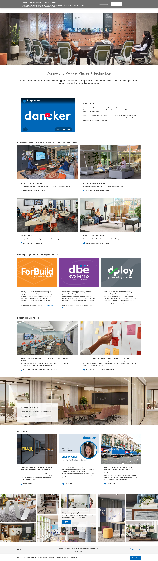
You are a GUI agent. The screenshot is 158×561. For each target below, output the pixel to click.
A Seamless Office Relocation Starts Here (101, 369)
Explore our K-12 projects (32, 243)
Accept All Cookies (116, 4)
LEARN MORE (27, 483)
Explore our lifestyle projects (97, 190)
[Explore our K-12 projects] (47, 215)
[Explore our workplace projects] (47, 162)
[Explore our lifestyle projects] (110, 162)
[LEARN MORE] (37, 449)
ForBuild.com (49, 305)
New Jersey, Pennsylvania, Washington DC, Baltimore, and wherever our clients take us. (78, 548)
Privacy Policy (79, 550)
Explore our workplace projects (35, 190)
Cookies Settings (104, 4)
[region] (79, 4)
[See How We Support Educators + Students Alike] (47, 338)
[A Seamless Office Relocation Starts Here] (110, 338)
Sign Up (66, 522)
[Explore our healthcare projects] (110, 215)
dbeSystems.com (67, 307)
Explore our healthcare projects (98, 243)
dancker (81, 551)
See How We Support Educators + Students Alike (40, 369)
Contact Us (20, 549)
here (127, 303)
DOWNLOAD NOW (28, 416)
